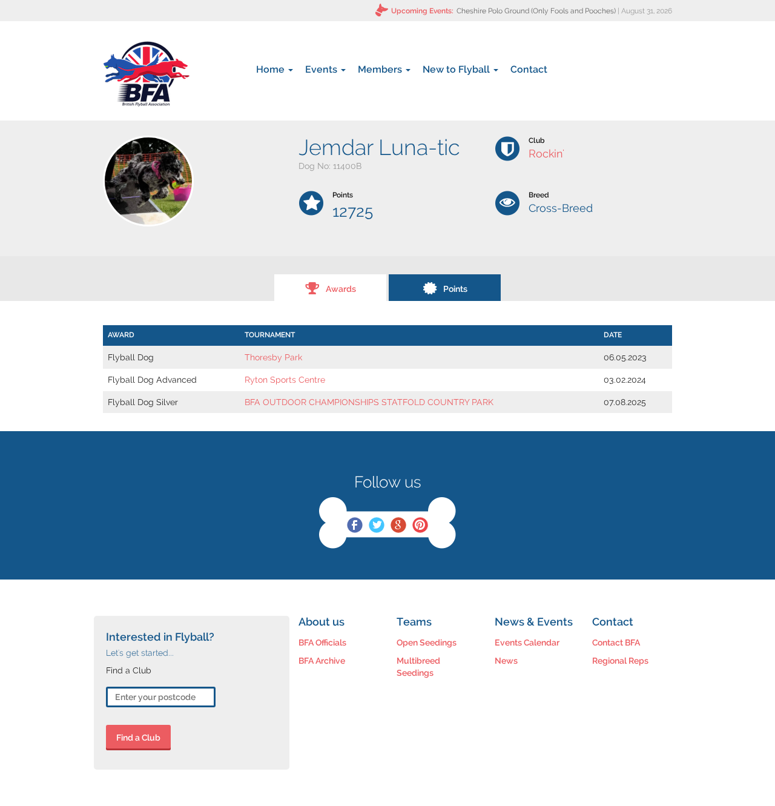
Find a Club (138, 737)
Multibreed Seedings (418, 667)
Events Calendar (527, 642)
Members (381, 69)
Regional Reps (620, 661)
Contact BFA (616, 642)
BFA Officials (322, 642)
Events (322, 69)
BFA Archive (321, 661)
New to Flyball (457, 69)
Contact (528, 69)
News (506, 661)
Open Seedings (427, 642)
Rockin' (546, 153)
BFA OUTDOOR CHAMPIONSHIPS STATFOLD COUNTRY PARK (369, 402)
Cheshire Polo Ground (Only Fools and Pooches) (536, 11)
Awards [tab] (341, 289)
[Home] (146, 74)
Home (271, 69)
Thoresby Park (273, 357)
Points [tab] (455, 289)
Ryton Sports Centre (285, 380)
